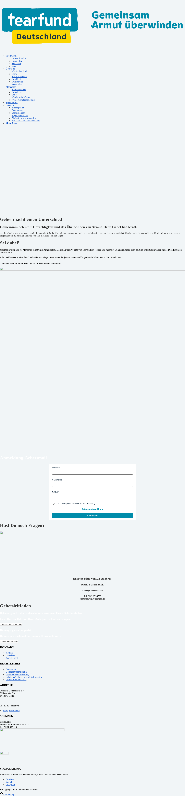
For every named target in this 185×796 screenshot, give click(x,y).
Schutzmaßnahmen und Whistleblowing (24, 677)
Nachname (57, 480)
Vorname (56, 467)
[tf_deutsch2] (92, 51)
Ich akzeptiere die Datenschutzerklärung (76, 503)
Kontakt (9, 653)
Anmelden (92, 515)
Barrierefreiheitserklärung (17, 674)
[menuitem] (95, 61)
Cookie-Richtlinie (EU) (16, 679)
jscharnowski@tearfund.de (92, 599)
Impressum (11, 669)
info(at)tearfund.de (11, 710)
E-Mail (55, 492)
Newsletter (11, 655)
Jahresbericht (12, 658)
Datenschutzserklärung (16, 672)
